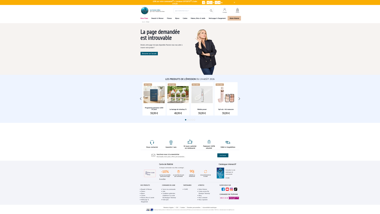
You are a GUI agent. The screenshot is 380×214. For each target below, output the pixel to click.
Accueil (143, 22)
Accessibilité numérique (210, 207)
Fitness (169, 18)
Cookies (182, 207)
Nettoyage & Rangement (217, 18)
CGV (177, 207)
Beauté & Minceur (157, 18)
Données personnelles (193, 207)
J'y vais (227, 178)
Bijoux (177, 18)
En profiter (162, 179)
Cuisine (185, 18)
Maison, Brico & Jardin (198, 18)
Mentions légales (168, 207)
